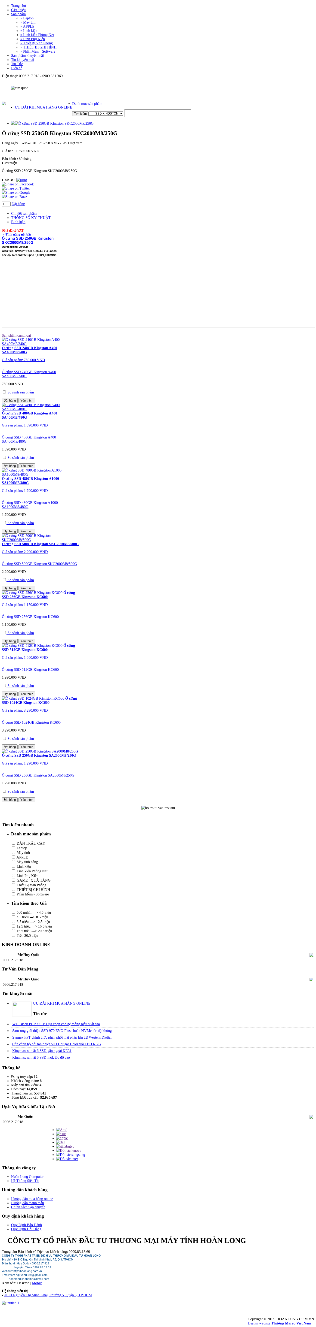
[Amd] (61, 1130)
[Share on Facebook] (18, 184)
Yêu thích (26, 400)
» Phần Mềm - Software (37, 51)
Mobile (37, 1283)
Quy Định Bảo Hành (26, 1225)
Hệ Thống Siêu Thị (25, 1181)
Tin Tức (17, 64)
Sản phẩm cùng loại (16, 335)
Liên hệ (16, 68)
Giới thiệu (18, 10)
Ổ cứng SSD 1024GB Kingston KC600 (31, 722)
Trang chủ (18, 6)
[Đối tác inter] (67, 1159)
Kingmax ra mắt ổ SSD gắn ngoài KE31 (41, 1051)
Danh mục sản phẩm (87, 104)
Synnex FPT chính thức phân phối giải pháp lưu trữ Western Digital (62, 1037)
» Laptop (27, 18)
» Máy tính (28, 22)
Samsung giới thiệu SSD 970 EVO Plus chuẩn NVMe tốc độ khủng (62, 1031)
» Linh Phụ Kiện (32, 39)
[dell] (60, 1142)
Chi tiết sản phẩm (24, 213)
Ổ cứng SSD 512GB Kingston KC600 (30, 669)
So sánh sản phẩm (20, 392)
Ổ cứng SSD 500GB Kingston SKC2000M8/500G (39, 564)
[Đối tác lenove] (68, 1150)
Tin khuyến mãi (22, 60)
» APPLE (27, 26)
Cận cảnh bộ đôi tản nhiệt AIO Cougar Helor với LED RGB (56, 1044)
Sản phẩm (18, 14)
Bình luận (18, 222)
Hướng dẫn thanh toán (27, 1203)
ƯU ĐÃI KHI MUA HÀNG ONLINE (43, 107)
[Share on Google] (16, 192)
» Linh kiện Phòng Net (37, 35)
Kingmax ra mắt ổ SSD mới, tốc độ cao (41, 1057)
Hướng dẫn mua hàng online (32, 1199)
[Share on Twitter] (16, 188)
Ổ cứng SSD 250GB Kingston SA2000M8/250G (38, 775)
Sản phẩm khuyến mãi (27, 55)
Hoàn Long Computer (27, 1177)
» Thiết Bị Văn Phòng (36, 43)
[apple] (62, 1138)
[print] (21, 180)
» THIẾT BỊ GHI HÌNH (38, 47)
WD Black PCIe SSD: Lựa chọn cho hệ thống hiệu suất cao (56, 1024)
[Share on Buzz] (14, 197)
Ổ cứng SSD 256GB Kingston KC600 (30, 617)
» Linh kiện (28, 31)
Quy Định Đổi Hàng (26, 1229)
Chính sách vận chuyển (28, 1207)
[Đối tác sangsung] (70, 1155)
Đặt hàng (18, 204)
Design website (279, 1323)
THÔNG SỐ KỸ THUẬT (31, 218)
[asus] (61, 1134)
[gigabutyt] (65, 1146)
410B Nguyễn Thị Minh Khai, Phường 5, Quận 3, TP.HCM (48, 1295)
